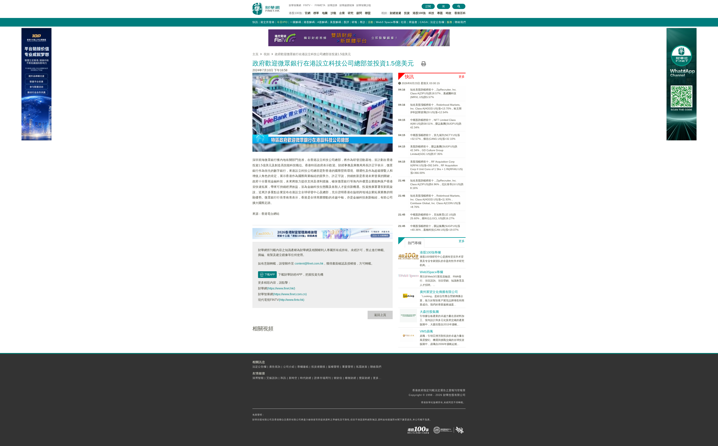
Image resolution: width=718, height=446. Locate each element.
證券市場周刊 (322, 377)
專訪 (362, 22)
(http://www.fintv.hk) (291, 299)
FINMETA (320, 5)
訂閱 (428, 6)
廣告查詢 (274, 366)
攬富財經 (364, 377)
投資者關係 (318, 366)
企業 (342, 13)
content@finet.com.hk (309, 263)
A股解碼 (322, 22)
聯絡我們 (460, 22)
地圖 (325, 13)
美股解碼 (335, 22)
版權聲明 (333, 366)
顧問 (359, 13)
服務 (449, 22)
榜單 (316, 13)
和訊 (283, 377)
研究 (350, 13)
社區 (403, 22)
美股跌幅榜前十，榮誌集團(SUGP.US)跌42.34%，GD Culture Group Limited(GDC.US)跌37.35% (433, 150)
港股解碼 (309, 22)
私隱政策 (361, 366)
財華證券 (332, 5)
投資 (407, 13)
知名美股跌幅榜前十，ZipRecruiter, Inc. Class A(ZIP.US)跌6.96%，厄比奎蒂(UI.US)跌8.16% (437, 184)
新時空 (293, 377)
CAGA (424, 22)
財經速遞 (395, 13)
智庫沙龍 (363, 5)
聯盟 (368, 13)
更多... (377, 377)
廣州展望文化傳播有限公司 (439, 292)
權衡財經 (350, 377)
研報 (354, 22)
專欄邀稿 (303, 366)
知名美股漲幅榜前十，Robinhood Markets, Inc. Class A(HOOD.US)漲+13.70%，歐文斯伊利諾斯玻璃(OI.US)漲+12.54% (436, 108)
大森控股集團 (429, 312)
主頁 (255, 54)
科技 (431, 13)
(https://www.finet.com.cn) (290, 294)
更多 (462, 76)
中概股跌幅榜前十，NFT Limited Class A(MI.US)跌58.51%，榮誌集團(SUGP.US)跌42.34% (435, 123)
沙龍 (333, 13)
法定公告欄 (437, 22)
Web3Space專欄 (431, 272)
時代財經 (305, 377)
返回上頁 (380, 315)
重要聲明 (347, 366)
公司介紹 (288, 366)
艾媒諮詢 (272, 377)
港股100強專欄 (430, 252)
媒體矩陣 (347, 5)
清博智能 (258, 377)
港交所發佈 (267, 22)
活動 (370, 22)
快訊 (255, 22)
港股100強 (419, 13)
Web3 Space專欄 (387, 22)
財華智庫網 (295, 5)
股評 (346, 22)
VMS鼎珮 (426, 331)
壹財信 (338, 377)
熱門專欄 (414, 243)
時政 (448, 13)
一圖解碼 (295, 22)
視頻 (267, 54)
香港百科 (460, 13)
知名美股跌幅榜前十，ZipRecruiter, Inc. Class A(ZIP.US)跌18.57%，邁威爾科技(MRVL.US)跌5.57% (433, 93)
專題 (440, 13)
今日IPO (282, 22)
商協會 (413, 22)
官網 (307, 13)
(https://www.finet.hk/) (281, 288)
